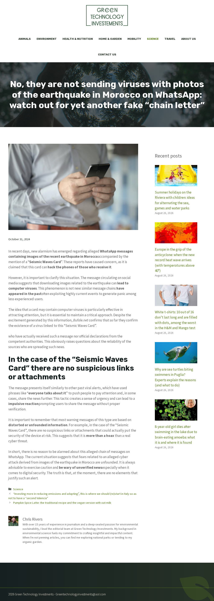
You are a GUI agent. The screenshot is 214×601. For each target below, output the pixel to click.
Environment (47, 38)
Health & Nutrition (77, 38)
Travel (169, 38)
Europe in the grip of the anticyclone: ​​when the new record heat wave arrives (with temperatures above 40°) (175, 260)
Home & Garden (110, 38)
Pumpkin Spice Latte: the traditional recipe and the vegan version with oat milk (62, 503)
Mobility (134, 38)
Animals (24, 38)
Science (153, 38)
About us (188, 38)
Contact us (107, 54)
